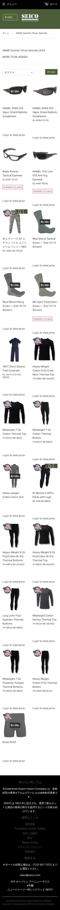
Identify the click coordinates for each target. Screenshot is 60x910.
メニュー (12, 4)
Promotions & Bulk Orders (30, 828)
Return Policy (30, 842)
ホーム (5, 33)
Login (5, 134)
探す (30, 837)
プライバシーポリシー (30, 847)
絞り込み (51, 72)
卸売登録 (30, 824)
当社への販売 (30, 833)
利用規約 (30, 851)
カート (53, 4)
